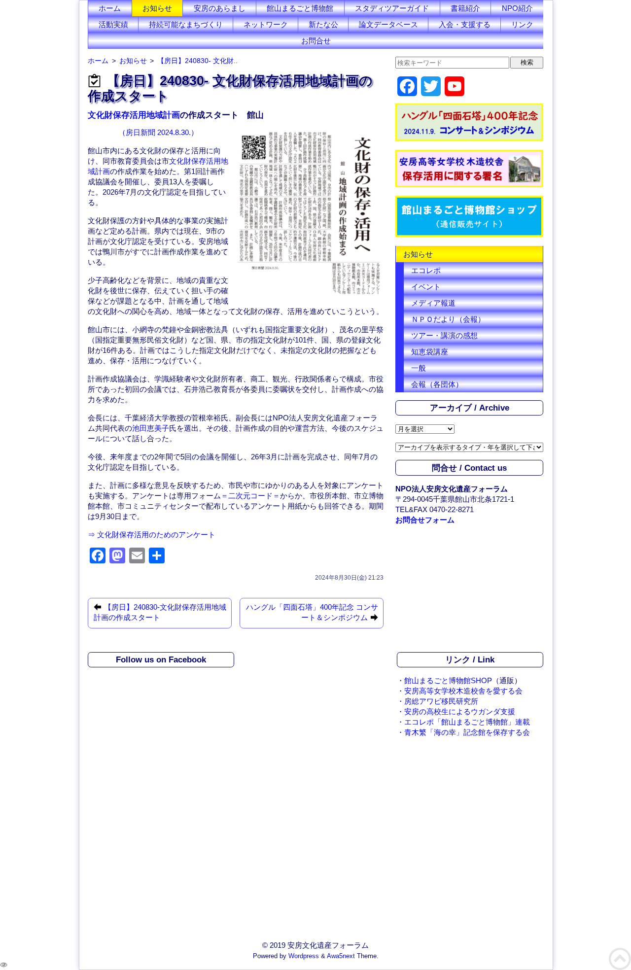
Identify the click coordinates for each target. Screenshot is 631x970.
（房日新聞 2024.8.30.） (158, 132)
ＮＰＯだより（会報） (448, 319)
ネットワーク (266, 24)
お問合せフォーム (425, 520)
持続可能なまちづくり (186, 24)
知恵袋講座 (429, 351)
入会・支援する (465, 24)
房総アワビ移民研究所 (441, 701)
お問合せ (316, 40)
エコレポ (426, 270)
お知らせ (157, 8)
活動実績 (113, 24)
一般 (418, 368)
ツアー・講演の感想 (444, 335)
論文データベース (388, 24)
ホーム (110, 8)
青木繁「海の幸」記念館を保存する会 (467, 732)
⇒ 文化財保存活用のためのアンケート (151, 534)
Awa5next (341, 956)
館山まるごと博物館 (300, 8)
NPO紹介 (517, 8)
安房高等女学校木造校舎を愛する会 (463, 691)
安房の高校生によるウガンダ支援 (459, 711)
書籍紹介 (465, 8)
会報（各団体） (437, 384)
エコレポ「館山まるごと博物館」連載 (467, 722)
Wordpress (303, 956)
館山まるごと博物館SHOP (448, 680)
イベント (426, 286)
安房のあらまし (219, 8)
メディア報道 (433, 303)
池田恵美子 (150, 428)
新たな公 (323, 24)
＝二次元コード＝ (250, 495)
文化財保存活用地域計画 (134, 114)
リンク (522, 24)
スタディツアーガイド (392, 8)
